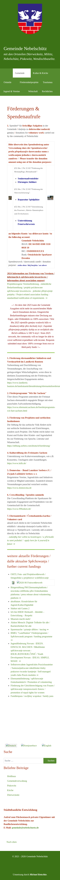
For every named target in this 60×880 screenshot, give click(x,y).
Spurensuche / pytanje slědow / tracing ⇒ (29, 629)
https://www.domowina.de (19, 488)
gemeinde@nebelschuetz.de (25, 827)
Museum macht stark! (20, 619)
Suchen (50, 760)
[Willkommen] (9, 73)
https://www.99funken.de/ (19, 509)
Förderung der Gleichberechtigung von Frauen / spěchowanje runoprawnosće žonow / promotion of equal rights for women (33, 689)
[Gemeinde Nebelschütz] (30, 19)
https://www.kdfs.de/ (16, 463)
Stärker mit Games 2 (20, 608)
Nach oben (11, 842)
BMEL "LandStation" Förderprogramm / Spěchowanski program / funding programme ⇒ (31, 636)
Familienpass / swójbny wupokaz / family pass (32, 696)
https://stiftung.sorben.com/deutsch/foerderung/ (28, 446)
